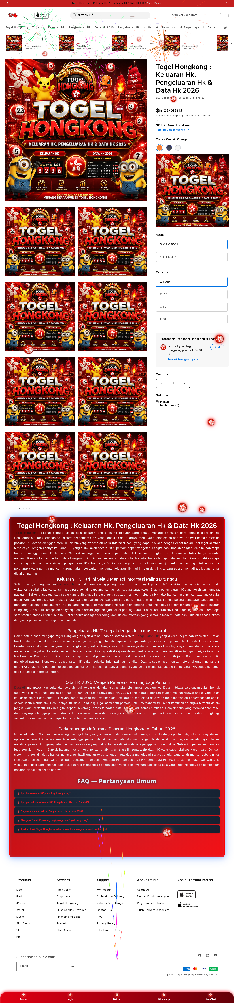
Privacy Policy (106, 923)
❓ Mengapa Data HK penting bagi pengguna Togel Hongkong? (53, 820)
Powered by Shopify (206, 975)
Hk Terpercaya (189, 27)
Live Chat (210, 999)
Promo (24, 999)
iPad (19, 896)
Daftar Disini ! (154, 3)
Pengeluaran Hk (80, 27)
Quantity (162, 374)
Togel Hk (38, 27)
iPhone (20, 903)
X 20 (163, 319)
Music (20, 916)
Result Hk (168, 27)
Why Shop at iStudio (150, 903)
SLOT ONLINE (169, 257)
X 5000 (165, 281)
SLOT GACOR (169, 244)
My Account (105, 889)
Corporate (63, 896)
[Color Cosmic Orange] (159, 147)
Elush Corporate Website (153, 910)
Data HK (20, 687)
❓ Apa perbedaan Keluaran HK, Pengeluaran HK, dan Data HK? (53, 802)
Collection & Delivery (110, 896)
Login (70, 999)
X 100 (163, 294)
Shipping (178, 115)
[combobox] (110, 15)
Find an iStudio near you (153, 896)
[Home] (12, 15)
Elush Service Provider (71, 910)
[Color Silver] (178, 148)
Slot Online (64, 930)
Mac (19, 889)
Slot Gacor (23, 923)
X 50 (163, 306)
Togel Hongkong (16, 27)
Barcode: (184, 98)
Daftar (117, 999)
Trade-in (62, 923)
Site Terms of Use (108, 930)
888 (19, 937)
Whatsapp (164, 999)
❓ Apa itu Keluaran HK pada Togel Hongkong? (44, 793)
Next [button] (227, 3)
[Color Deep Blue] (169, 148)
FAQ (99, 916)
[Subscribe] (73, 966)
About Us (143, 889)
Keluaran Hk (56, 27)
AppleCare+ (64, 889)
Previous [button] (7, 3)
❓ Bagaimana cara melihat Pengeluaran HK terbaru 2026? (50, 811)
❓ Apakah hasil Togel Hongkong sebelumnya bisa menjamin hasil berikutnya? (62, 829)
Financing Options (68, 916)
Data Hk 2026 (104, 27)
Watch (20, 910)
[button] (16, 27)
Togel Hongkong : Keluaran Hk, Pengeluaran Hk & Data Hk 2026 (117, 3)
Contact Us (104, 910)
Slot (19, 930)
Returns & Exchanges (110, 903)
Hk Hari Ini (151, 27)
